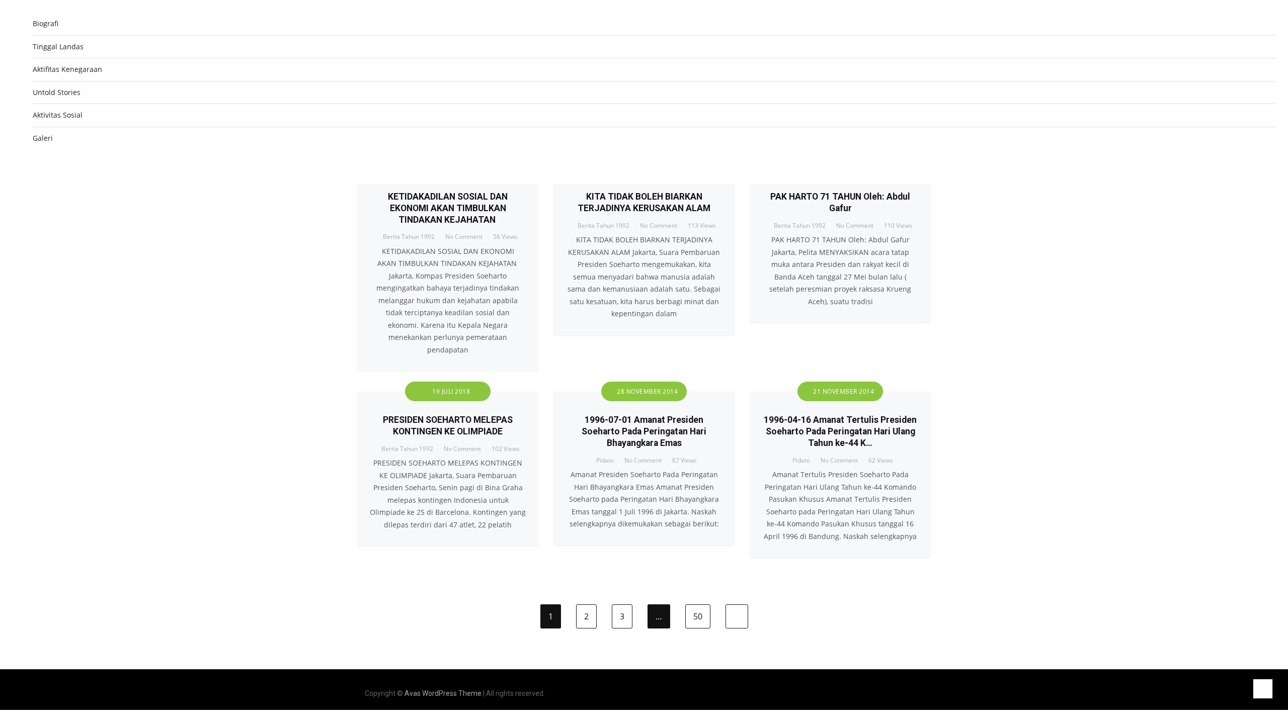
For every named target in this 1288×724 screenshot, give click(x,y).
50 (697, 616)
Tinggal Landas (58, 46)
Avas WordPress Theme (443, 693)
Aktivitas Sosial (58, 115)
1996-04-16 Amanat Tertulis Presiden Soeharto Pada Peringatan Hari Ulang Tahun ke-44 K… (840, 431)
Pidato (605, 460)
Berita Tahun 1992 (409, 236)
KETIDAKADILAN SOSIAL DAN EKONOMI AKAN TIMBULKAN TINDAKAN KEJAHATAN (448, 208)
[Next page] (737, 616)
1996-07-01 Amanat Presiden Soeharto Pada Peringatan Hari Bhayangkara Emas (644, 431)
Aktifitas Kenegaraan (67, 69)
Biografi (45, 23)
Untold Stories (56, 92)
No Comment (463, 236)
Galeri (43, 138)
